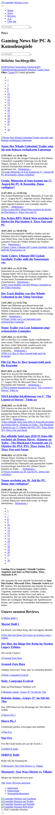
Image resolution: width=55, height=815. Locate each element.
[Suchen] (30, 27)
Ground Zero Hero (13, 664)
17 (8, 113)
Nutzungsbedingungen (18, 793)
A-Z (9, 18)
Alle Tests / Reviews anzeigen (15, 783)
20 (8, 121)
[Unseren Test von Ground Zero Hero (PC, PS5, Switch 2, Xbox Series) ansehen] (11, 658)
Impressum (12, 788)
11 (8, 97)
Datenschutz (13, 790)
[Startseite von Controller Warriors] (14, 2)
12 (8, 99)
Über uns (11, 21)
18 (8, 116)
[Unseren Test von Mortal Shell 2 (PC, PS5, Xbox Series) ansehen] (9, 618)
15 (8, 107)
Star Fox (6, 737)
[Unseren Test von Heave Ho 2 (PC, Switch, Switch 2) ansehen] (8, 715)
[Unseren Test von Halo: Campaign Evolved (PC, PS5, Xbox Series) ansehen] (14, 675)
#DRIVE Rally (10, 754)
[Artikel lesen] (27, 140)
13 (8, 102)
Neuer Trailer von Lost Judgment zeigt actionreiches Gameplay (25, 329)
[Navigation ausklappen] (2, 6)
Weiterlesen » (24, 169)
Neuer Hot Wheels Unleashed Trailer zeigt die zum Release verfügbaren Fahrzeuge (27, 148)
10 (8, 94)
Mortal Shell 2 (10, 624)
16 (8, 110)
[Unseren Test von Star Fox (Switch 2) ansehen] (6, 732)
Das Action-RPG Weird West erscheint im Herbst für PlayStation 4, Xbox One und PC (27, 221)
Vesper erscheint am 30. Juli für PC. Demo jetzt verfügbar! (23, 482)
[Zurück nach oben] (2, 813)
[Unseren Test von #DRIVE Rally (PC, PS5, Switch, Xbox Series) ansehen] (9, 749)
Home (10, 10)
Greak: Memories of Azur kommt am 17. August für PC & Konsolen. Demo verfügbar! (26, 184)
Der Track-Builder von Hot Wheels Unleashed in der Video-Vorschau (23, 295)
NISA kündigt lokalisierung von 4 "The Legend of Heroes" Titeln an (26, 398)
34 (8, 129)
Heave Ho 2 (8, 721)
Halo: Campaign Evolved (17, 681)
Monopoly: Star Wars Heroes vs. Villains (26, 771)
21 (8, 124)
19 (8, 118)
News (10, 13)
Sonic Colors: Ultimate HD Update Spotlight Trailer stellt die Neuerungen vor (25, 259)
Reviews (11, 16)
